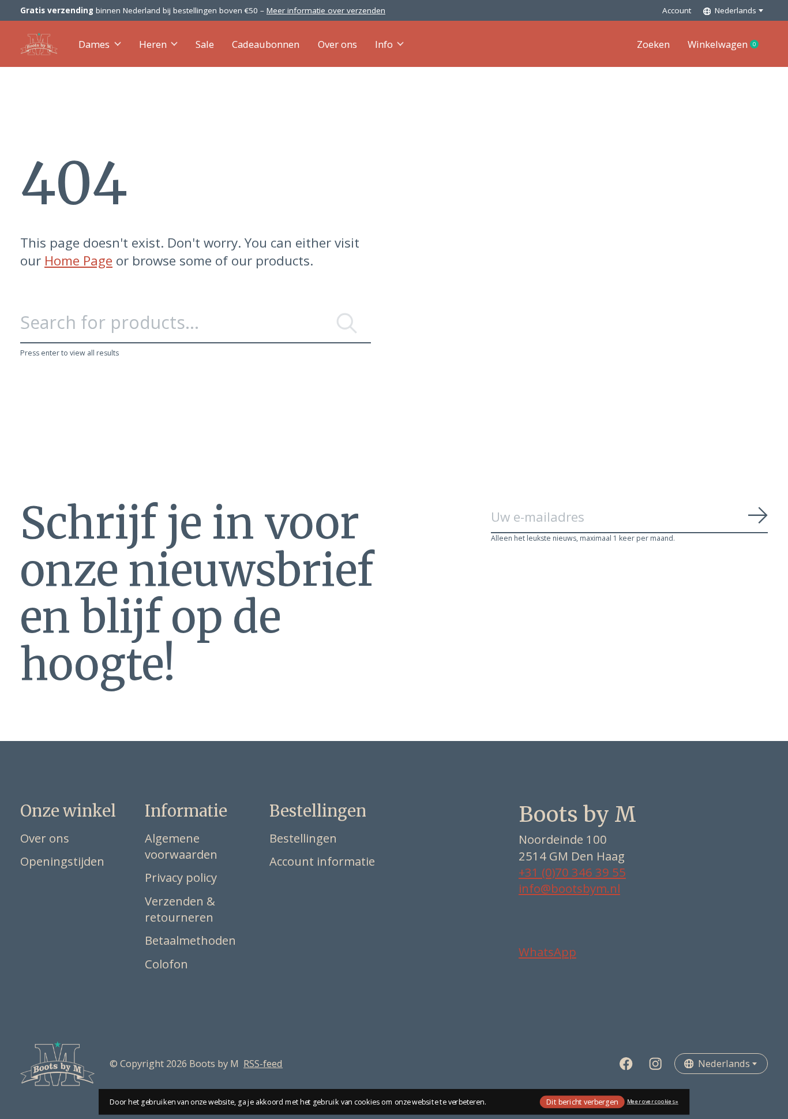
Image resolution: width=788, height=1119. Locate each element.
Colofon (166, 964)
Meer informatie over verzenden (326, 10)
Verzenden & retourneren (180, 909)
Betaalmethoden (190, 940)
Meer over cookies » (652, 1101)
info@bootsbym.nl (569, 888)
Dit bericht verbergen (582, 1101)
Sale (205, 44)
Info (384, 44)
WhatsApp (547, 952)
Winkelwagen (728, 44)
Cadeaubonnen (265, 44)
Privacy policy (181, 877)
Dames (94, 44)
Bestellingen (303, 838)
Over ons (337, 44)
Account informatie (322, 861)
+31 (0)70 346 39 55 (572, 872)
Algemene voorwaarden (181, 846)
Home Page (78, 261)
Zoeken (653, 44)
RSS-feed (263, 1063)
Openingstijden (62, 861)
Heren (153, 44)
